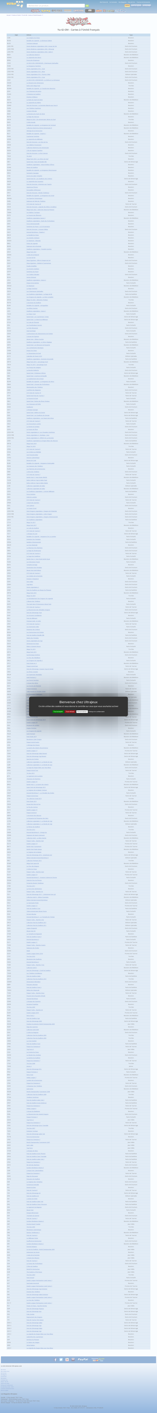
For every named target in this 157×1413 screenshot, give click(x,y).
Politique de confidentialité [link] (96, 711)
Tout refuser (70, 712)
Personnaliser (82, 712)
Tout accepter (58, 712)
